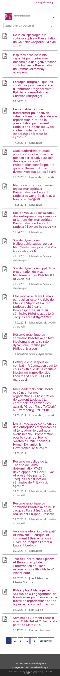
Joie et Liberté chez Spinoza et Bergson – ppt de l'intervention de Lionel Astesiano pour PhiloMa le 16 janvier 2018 (33, 566)
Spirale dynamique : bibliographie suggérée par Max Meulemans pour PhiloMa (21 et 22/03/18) (34, 245)
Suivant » (46, 641)
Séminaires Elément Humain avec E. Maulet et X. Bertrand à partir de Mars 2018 (35, 621)
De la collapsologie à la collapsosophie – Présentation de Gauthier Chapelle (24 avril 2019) (34, 40)
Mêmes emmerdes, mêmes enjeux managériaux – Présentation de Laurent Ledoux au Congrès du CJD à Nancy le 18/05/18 (34, 192)
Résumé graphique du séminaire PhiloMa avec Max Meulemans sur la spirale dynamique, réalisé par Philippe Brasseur (33, 341)
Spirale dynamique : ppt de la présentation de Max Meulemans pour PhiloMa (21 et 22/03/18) (34, 273)
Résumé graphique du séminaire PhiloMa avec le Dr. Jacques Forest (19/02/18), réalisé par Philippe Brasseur (34, 509)
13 (33, 641)
